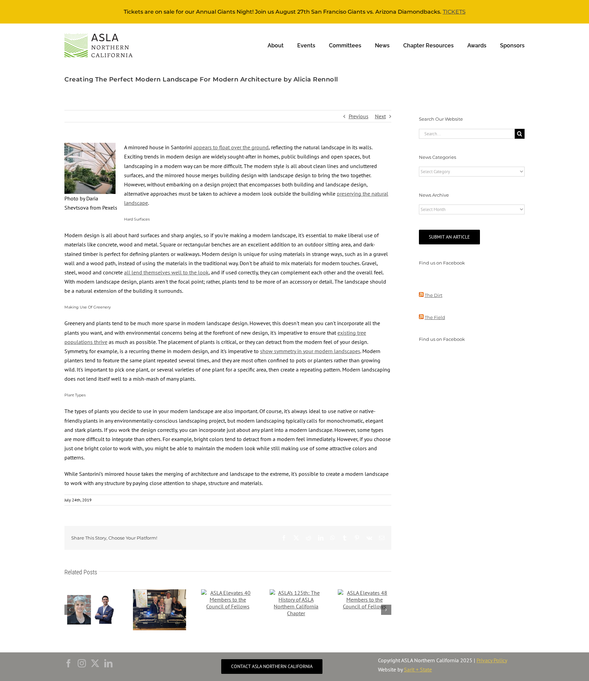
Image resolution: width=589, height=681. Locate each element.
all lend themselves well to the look (166, 272)
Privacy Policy (492, 660)
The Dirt (433, 295)
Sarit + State (418, 669)
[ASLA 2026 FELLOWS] (91, 592)
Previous (358, 116)
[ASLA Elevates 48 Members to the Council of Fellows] (364, 592)
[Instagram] (82, 663)
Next (380, 116)
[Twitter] (95, 663)
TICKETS (454, 12)
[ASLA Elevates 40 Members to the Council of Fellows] (228, 592)
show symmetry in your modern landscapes (310, 351)
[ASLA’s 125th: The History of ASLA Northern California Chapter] (296, 592)
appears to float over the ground (231, 147)
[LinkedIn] (108, 663)
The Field (435, 317)
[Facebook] (68, 663)
